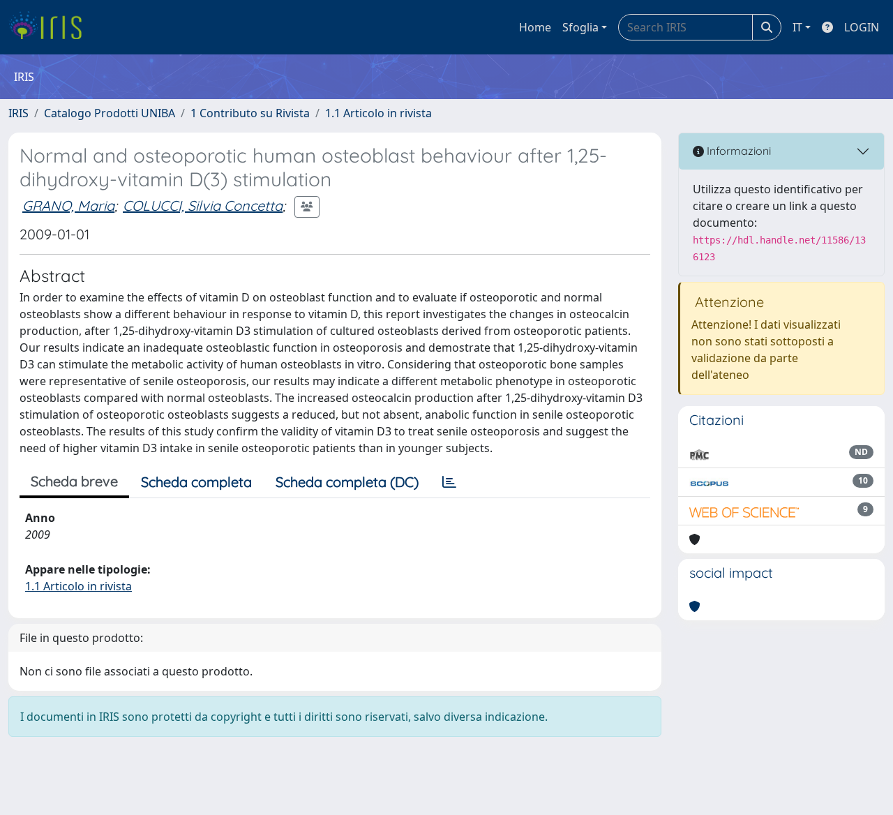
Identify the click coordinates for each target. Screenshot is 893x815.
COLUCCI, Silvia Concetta (203, 205)
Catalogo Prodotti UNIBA (109, 113)
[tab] (449, 482)
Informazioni (737, 151)
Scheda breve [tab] (74, 481)
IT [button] (797, 27)
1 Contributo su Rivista (250, 113)
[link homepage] (50, 27)
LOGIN (861, 27)
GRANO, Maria (68, 205)
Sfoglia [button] (580, 27)
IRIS (18, 113)
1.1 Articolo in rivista (378, 113)
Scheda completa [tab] (196, 482)
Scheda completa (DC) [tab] (347, 482)
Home (535, 27)
